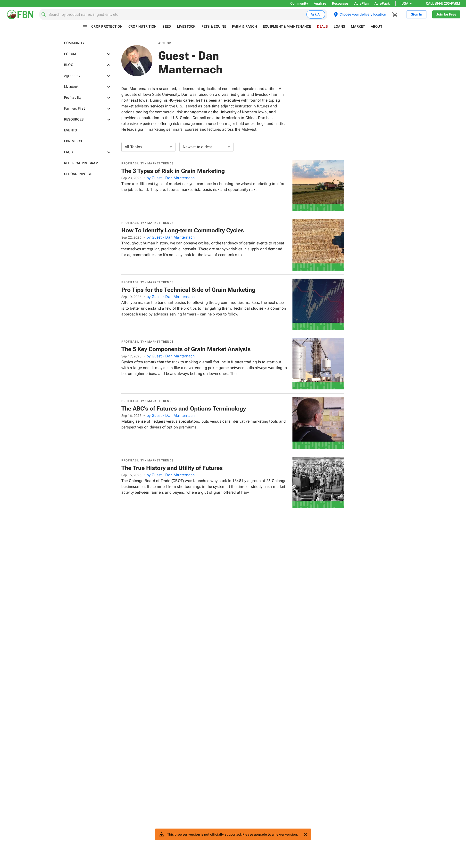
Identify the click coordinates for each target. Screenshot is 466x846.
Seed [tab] (166, 26)
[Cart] (395, 14)
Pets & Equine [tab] (213, 26)
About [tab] (376, 26)
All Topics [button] (133, 147)
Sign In (416, 14)
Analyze (320, 3)
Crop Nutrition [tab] (142, 26)
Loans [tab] (339, 26)
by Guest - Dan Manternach (171, 178)
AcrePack (382, 3)
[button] (87, 43)
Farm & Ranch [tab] (244, 26)
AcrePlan (361, 3)
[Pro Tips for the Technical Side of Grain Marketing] (318, 304)
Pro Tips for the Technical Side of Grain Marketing (188, 289)
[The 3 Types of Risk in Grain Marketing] (318, 185)
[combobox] (176, 14)
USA (404, 3)
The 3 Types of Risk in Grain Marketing (173, 171)
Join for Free (446, 14)
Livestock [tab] (186, 26)
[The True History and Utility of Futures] (318, 482)
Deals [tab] (322, 26)
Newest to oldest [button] (197, 147)
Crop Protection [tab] (107, 26)
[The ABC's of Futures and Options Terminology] (318, 423)
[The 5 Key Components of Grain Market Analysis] (318, 363)
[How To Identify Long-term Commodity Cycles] (318, 245)
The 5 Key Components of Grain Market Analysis (186, 349)
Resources (340, 3)
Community (299, 3)
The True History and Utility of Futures (172, 468)
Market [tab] (358, 26)
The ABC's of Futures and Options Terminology (183, 408)
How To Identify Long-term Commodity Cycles (182, 230)
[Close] (305, 834)
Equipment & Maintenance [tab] (287, 26)
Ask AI (316, 14)
